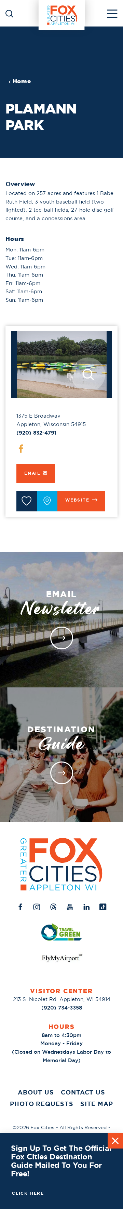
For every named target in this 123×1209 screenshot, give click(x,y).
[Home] (62, 13)
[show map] (47, 501)
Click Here (28, 1193)
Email (32, 473)
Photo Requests (41, 1104)
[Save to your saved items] (26, 501)
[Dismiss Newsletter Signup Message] (115, 1141)
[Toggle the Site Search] (9, 13)
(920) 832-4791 (36, 433)
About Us (36, 1092)
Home (22, 81)
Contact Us (83, 1092)
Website (77, 500)
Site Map (96, 1104)
